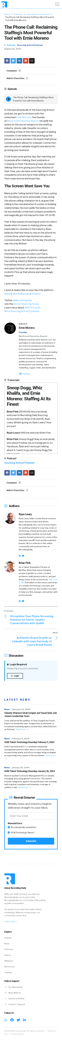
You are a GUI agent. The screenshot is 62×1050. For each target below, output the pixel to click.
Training (8, 972)
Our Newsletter (15, 987)
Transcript (13, 380)
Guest (23, 324)
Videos (7, 955)
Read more (21, 729)
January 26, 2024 (20, 767)
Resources (9, 966)
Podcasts (18, 14)
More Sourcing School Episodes (21, 311)
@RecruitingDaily (22, 300)
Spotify (16, 293)
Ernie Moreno (23, 117)
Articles (8, 938)
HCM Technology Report (22, 832)
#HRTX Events (33, 307)
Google (26, 293)
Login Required (18, 664)
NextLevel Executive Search (23, 121)
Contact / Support (16, 1004)
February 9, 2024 (20, 738)
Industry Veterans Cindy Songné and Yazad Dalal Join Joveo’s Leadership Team (30, 714)
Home (7, 14)
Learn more (10, 921)
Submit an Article (16, 998)
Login (16, 676)
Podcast (10, 45)
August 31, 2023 (12, 49)
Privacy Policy (17, 1034)
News (7, 709)
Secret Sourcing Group (26, 304)
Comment (11, 70)
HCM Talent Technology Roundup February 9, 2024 (29, 742)
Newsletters (15, 823)
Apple (7, 293)
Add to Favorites (15, 78)
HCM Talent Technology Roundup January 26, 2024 (29, 771)
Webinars (8, 961)
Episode (12, 89)
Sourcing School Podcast (38, 14)
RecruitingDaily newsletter (23, 827)
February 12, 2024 (21, 709)
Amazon (36, 293)
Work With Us (14, 993)
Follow (26, 373)
